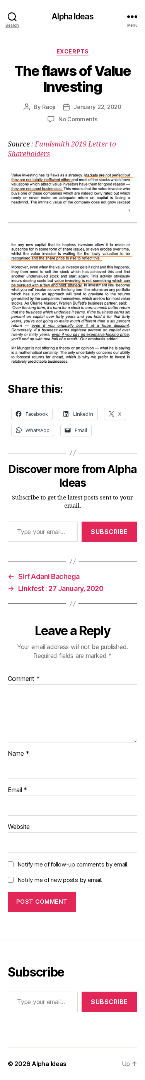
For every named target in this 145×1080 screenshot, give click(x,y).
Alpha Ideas (72, 16)
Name (18, 753)
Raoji (48, 106)
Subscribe (109, 532)
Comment (24, 678)
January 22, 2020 (97, 106)
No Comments (77, 119)
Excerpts (72, 51)
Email (17, 790)
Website (19, 826)
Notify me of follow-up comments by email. (73, 864)
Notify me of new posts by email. (59, 880)
